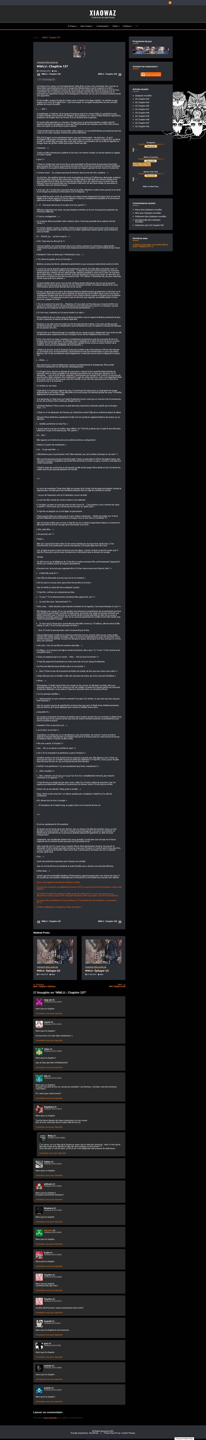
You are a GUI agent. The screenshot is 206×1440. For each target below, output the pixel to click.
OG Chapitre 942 (142, 106)
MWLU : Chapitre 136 (51, 74)
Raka (55, 71)
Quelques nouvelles (143, 96)
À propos (72, 26)
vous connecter (50, 1418)
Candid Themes (128, 1433)
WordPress (93, 1433)
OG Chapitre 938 (142, 119)
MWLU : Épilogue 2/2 (48, 970)
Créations (127, 26)
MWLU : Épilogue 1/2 (97, 970)
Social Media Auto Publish (94, 1439)
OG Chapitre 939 (142, 116)
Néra (137, 213)
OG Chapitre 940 (142, 113)
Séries (115, 26)
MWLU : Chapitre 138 (107, 74)
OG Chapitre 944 (142, 99)
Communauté (102, 26)
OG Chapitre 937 (142, 123)
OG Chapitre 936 (142, 126)
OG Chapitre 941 (142, 109)
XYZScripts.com (115, 1439)
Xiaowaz (103, 12)
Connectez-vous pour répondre (49, 1013)
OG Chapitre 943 (142, 102)
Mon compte (86, 26)
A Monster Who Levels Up (47, 62)
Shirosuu (48, 1230)
